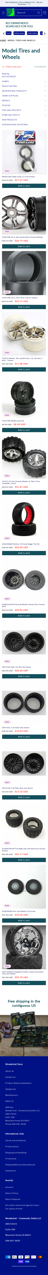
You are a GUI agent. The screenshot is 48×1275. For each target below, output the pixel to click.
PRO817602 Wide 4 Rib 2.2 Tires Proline (18, 177)
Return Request (12, 1199)
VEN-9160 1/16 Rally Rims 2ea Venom (17, 788)
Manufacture (11, 1095)
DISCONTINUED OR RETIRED (15, 124)
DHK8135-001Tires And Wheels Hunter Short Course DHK (23, 605)
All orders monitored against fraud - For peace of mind (22, 1207)
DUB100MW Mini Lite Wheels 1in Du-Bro (18, 911)
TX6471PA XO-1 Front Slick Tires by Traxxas (20, 298)
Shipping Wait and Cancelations (20, 1165)
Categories (10, 1089)
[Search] (39, 13)
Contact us (10, 1077)
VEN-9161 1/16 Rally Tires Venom (15, 728)
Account (9, 1187)
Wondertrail (20, 1266)
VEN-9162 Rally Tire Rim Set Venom (16, 667)
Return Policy (11, 1193)
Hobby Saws (12, 33)
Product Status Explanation (18, 1083)
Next (44, 33)
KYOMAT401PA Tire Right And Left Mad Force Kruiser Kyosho (23, 850)
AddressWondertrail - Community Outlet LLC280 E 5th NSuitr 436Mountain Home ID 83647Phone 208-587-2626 (22, 1115)
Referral (9, 1101)
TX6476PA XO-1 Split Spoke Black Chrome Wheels (22, 237)
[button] (3, 13)
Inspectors (10, 1171)
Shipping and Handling (15, 1153)
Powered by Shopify (30, 1266)
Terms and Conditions (15, 1140)
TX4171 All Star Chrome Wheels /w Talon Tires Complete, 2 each (21, 482)
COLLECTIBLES (9, 76)
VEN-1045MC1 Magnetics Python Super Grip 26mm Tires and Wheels (22, 973)
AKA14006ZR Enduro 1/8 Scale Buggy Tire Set (20, 544)
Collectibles (25, 33)
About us (9, 1071)
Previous (3, 33)
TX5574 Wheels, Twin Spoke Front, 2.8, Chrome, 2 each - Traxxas (22, 359)
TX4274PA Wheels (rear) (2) (13, 421)
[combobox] (28, 13)
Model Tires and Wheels (21, 40)
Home (3, 40)
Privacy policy (12, 1146)
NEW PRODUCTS (9, 120)
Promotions (10, 1159)
